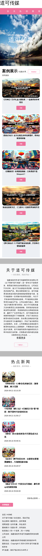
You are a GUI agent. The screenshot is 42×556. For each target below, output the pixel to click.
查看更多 (21, 338)
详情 (21, 108)
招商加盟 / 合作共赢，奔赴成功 (14, 524)
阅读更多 (34, 71)
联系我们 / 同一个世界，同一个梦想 (16, 531)
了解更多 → (21, 345)
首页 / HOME (7, 515)
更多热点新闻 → (33, 498)
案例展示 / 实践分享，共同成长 (14, 527)
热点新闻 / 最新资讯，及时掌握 (14, 521)
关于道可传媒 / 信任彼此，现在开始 (16, 518)
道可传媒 (9, 3)
